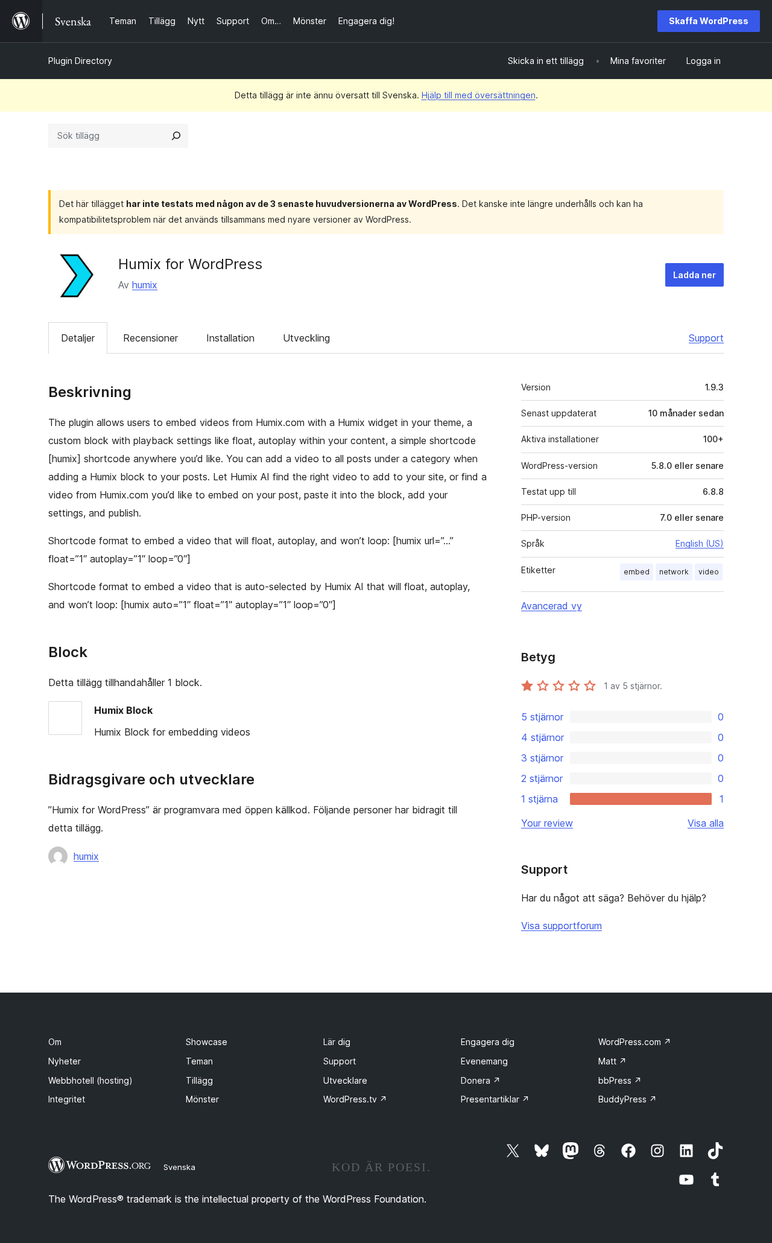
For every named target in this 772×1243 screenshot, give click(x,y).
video (708, 571)
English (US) (700, 543)
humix (144, 285)
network (674, 571)
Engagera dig (487, 1042)
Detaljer (78, 338)
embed (637, 571)
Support (706, 338)
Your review (547, 823)
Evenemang (484, 1061)
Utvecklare (345, 1080)
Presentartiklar (495, 1099)
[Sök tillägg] (176, 136)
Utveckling (306, 338)
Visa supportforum (561, 926)
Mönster (202, 1099)
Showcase (206, 1042)
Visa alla (706, 823)
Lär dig (336, 1042)
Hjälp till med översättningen (479, 95)
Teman (199, 1061)
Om (55, 1042)
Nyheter (64, 1061)
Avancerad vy (551, 606)
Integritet (66, 1099)
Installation (230, 338)
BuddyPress (627, 1099)
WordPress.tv (355, 1099)
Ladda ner (694, 275)
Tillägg (199, 1080)
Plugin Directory (80, 61)
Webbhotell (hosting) (90, 1080)
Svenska (179, 1167)
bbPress (620, 1080)
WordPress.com (634, 1042)
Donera (481, 1080)
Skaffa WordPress (708, 21)
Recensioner (150, 338)
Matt (612, 1061)
